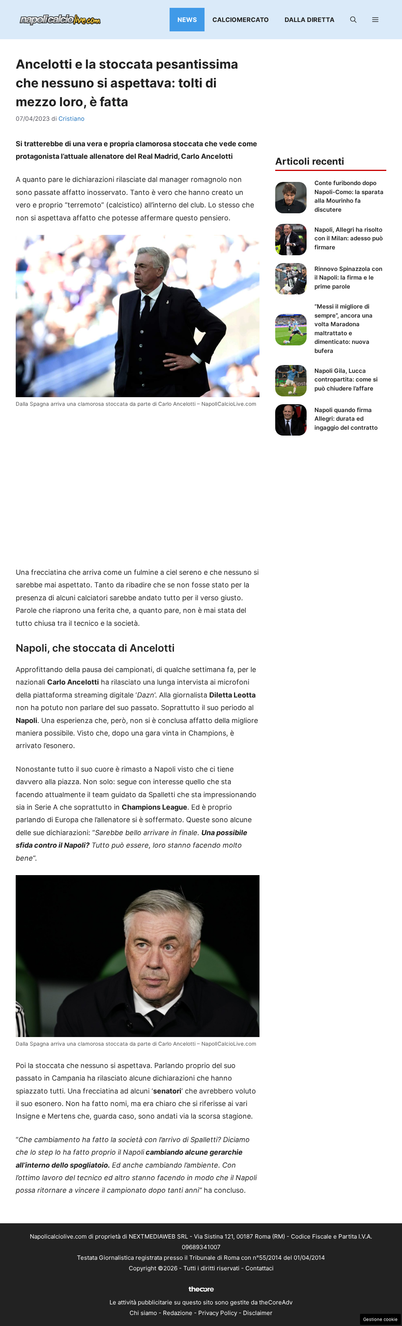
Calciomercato (240, 20)
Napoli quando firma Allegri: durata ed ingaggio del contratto (346, 418)
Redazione (177, 1313)
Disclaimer (257, 1313)
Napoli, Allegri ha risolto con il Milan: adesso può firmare (348, 238)
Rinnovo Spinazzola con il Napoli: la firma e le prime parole (348, 277)
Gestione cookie (380, 1319)
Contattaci (259, 1268)
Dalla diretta (309, 20)
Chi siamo (143, 1313)
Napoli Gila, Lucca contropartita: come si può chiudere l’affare (346, 379)
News (187, 20)
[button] (353, 19)
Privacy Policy (217, 1313)
